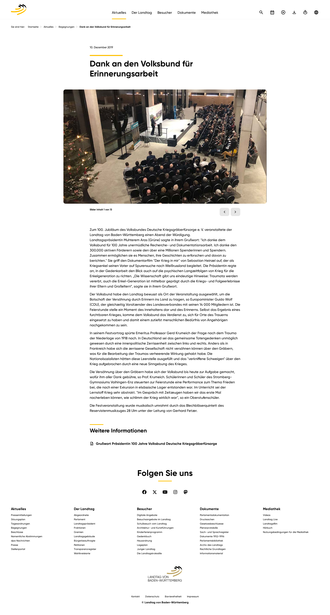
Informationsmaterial (211, 553)
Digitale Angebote (147, 515)
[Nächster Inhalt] (235, 212)
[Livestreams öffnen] (283, 12)
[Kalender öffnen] (272, 12)
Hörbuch (267, 527)
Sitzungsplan (18, 519)
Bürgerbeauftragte (84, 540)
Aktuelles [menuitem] (119, 12)
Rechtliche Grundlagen (213, 549)
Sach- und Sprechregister (214, 532)
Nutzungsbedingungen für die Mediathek (286, 532)
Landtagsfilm (270, 523)
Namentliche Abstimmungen (26, 536)
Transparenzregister (85, 549)
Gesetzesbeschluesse (211, 523)
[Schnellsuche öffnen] (261, 12)
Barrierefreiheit (173, 596)
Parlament (79, 519)
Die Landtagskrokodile (149, 553)
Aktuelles (48, 26)
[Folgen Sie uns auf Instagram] (175, 492)
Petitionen (79, 544)
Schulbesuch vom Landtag (152, 523)
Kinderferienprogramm (149, 532)
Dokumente (209, 509)
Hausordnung (144, 540)
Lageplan (142, 544)
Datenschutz (152, 596)
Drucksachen (207, 519)
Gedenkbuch (144, 536)
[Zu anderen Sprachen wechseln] (316, 12)
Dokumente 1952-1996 (212, 536)
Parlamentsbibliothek (211, 540)
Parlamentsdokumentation (214, 515)
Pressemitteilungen (21, 515)
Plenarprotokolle (209, 527)
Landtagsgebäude (84, 536)
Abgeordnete (81, 515)
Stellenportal (18, 549)
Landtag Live (270, 519)
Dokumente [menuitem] (187, 12)
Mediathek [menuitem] (209, 12)
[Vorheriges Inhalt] (224, 212)
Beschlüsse (17, 532)
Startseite (33, 26)
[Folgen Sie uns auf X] (154, 492)
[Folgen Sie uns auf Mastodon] (185, 492)
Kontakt (135, 596)
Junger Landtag (146, 549)
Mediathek (271, 509)
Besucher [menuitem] (164, 12)
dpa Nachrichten (20, 540)
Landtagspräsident (84, 523)
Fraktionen (80, 527)
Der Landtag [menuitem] (142, 12)
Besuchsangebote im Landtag (154, 519)
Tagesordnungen (20, 523)
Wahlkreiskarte (82, 553)
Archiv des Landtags (211, 544)
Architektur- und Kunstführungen (155, 527)
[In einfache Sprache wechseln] (294, 12)
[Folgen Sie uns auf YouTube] (165, 492)
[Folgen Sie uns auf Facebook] (144, 492)
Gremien (78, 532)
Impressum (193, 596)
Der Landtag (84, 509)
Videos (266, 515)
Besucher (144, 509)
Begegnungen (66, 26)
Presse (14, 544)
